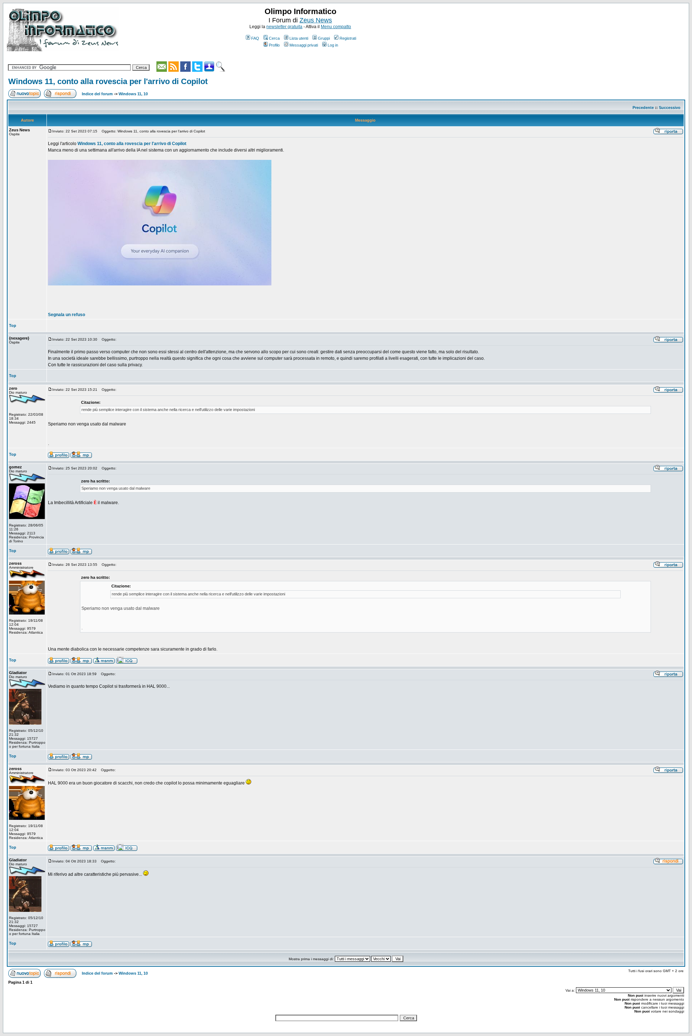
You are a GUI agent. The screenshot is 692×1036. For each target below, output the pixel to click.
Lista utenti (298, 38)
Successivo (669, 107)
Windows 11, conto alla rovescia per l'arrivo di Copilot (108, 81)
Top (12, 325)
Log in (333, 45)
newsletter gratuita (284, 26)
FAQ (255, 38)
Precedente (643, 107)
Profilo (274, 45)
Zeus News (316, 20)
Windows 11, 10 (133, 94)
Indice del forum (97, 94)
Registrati (348, 38)
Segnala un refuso (66, 314)
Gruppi (324, 38)
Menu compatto (336, 26)
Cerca (274, 38)
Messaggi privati (303, 45)
